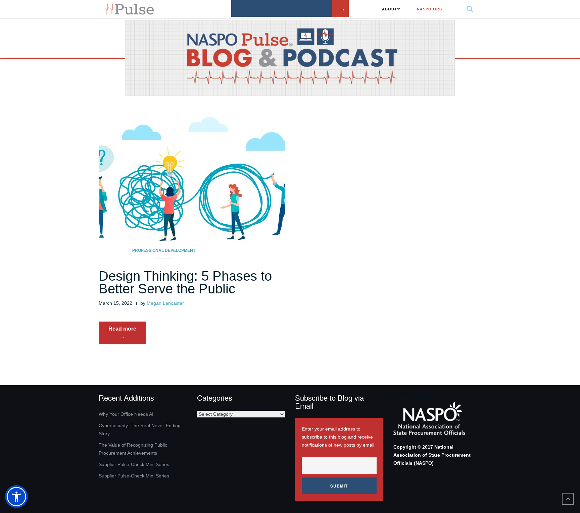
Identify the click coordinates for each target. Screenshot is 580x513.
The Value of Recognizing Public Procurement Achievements (133, 449)
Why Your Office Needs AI (126, 414)
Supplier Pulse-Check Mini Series (134, 464)
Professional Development (163, 250)
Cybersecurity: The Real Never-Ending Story (140, 429)
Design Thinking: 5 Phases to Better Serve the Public (185, 282)
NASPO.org (430, 9)
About (389, 9)
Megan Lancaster (165, 303)
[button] (16, 496)
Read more (127, 335)
